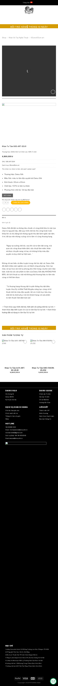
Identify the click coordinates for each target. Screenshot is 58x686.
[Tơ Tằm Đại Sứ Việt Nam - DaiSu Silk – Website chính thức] (29, 10)
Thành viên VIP (44, 410)
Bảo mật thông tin (45, 419)
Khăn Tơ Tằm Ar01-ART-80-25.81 (15, 369)
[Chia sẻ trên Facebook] (26, 101)
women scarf (31, 169)
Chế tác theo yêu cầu (12, 410)
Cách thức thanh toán (46, 416)
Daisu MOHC (9, 397)
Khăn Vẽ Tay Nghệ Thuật (18, 38)
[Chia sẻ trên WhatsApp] (24, 101)
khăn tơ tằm (16, 169)
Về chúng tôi (9, 394)
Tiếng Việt (26, 2)
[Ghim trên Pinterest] (32, 101)
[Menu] (3, 10)
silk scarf (24, 169)
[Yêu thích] (53, 92)
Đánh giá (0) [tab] (6, 222)
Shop (4, 38)
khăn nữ (8, 169)
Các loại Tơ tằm (44, 397)
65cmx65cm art (37, 38)
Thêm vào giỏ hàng (20, 202)
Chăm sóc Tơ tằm (45, 394)
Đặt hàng (7, 195)
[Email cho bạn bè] (29, 101)
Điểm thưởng (43, 413)
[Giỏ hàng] (54, 10)
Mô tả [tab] (4, 217)
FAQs (7, 419)
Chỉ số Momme (44, 399)
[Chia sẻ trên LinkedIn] (34, 101)
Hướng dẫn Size (44, 402)
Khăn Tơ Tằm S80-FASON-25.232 (43, 369)
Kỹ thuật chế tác (10, 399)
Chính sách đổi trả (11, 413)
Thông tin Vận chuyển (13, 416)
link (52, 307)
